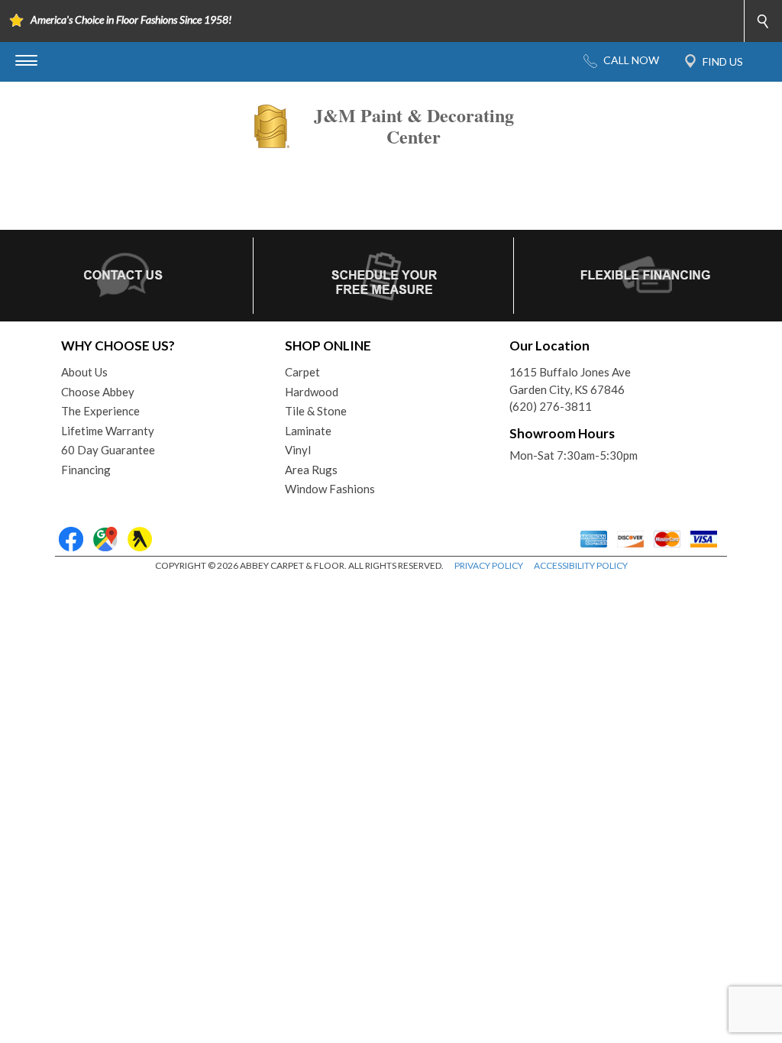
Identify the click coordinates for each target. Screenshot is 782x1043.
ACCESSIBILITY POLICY (581, 565)
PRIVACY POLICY (488, 565)
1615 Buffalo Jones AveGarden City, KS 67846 (570, 380)
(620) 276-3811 (550, 406)
